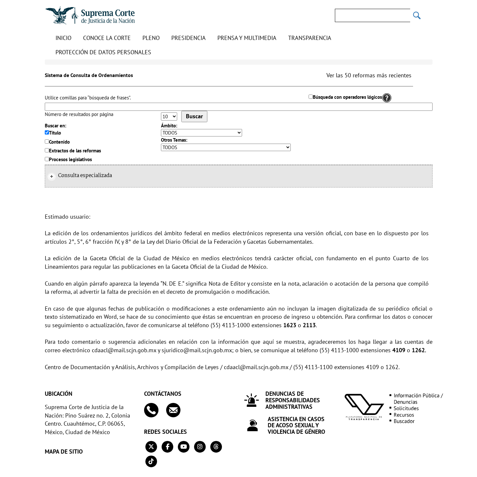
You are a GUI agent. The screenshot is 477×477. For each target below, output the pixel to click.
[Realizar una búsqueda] (417, 15)
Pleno (151, 38)
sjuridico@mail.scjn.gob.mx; (198, 350)
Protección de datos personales (103, 52)
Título (55, 133)
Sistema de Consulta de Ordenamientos (89, 75)
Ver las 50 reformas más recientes (368, 75)
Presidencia (188, 38)
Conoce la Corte (107, 38)
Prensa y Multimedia (246, 38)
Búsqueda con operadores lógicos (347, 97)
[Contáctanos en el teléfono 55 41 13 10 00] (154, 410)
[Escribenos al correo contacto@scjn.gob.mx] (176, 410)
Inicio (63, 38)
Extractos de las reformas (75, 151)
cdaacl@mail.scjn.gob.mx (124, 350)
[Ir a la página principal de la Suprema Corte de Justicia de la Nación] (90, 15)
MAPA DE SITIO (64, 451)
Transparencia (309, 38)
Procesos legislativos (70, 159)
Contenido (59, 142)
